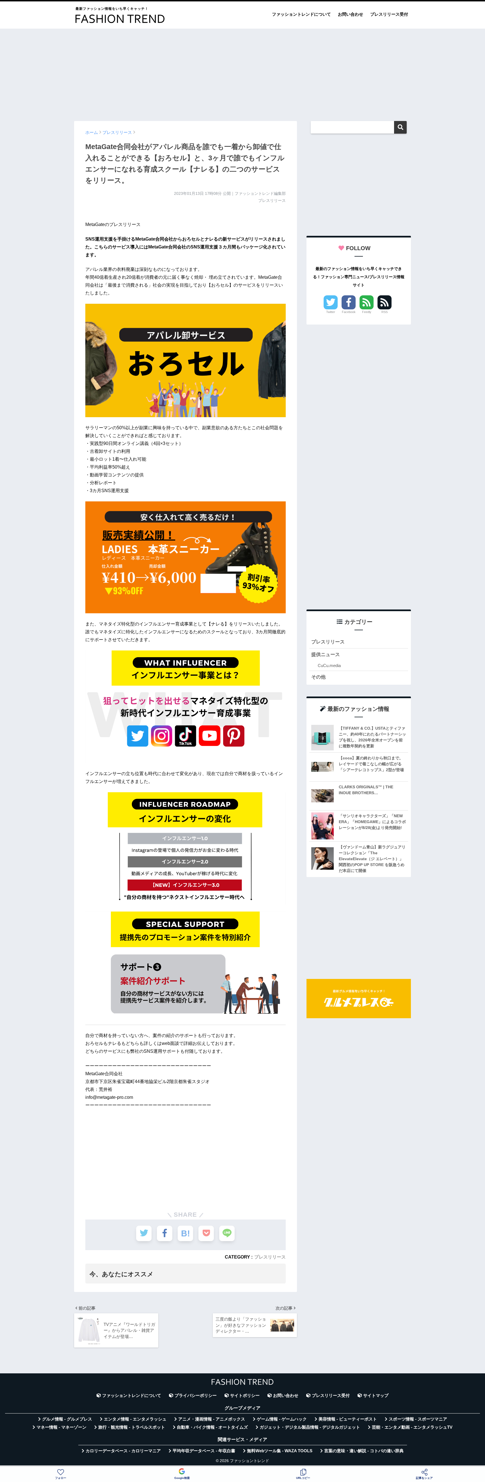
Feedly (366, 312)
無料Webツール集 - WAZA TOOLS (279, 1451)
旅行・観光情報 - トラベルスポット (131, 1427)
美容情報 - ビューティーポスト (348, 1419)
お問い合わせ (350, 14)
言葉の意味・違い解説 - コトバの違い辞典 (364, 1451)
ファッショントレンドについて (301, 14)
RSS (384, 312)
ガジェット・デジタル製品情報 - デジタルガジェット (310, 1427)
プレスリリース (270, 1256)
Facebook (349, 312)
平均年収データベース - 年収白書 (204, 1451)
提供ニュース (325, 654)
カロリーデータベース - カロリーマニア (123, 1451)
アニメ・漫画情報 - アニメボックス (211, 1419)
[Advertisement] (242, 72)
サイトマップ (375, 1395)
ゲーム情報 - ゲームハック (282, 1419)
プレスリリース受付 (389, 14)
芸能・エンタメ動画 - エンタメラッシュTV (412, 1427)
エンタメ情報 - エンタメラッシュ (135, 1419)
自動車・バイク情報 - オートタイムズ (212, 1427)
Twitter (330, 312)
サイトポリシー (245, 1395)
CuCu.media (329, 665)
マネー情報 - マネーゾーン (61, 1427)
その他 (318, 677)
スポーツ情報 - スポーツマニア (418, 1419)
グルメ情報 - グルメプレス (67, 1419)
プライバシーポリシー (196, 1395)
